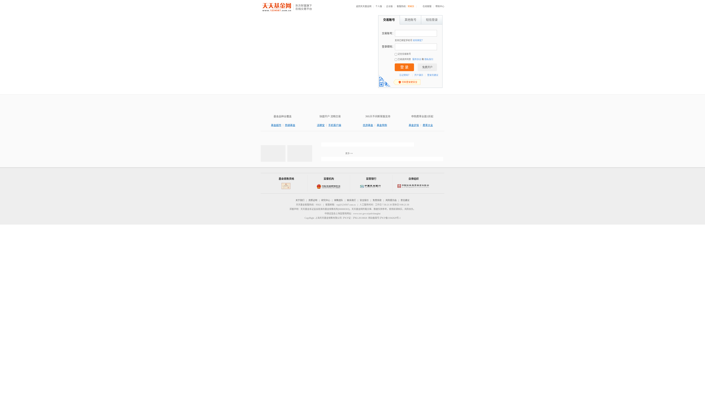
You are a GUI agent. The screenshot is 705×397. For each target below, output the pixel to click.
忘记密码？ (404, 75)
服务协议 (416, 59)
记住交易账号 (404, 54)
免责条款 (377, 200)
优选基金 (368, 125)
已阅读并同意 (404, 59)
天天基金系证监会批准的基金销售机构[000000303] (325, 209)
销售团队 (338, 200)
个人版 (378, 6)
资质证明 (312, 200)
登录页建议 (432, 75)
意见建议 (405, 200)
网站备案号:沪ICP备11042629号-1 (384, 218)
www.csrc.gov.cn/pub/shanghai (366, 213)
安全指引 (364, 200)
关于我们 (300, 200)
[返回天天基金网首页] (277, 7)
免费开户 (427, 67)
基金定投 (414, 125)
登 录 (404, 67)
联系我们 (351, 200)
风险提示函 (391, 200)
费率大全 (428, 125)
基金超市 (276, 125)
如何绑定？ (418, 40)
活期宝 (321, 125)
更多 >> (349, 153)
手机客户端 (334, 125)
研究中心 (325, 200)
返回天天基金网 (363, 6)
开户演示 (418, 75)
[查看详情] (367, 144)
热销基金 (290, 125)
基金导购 (382, 125)
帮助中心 (439, 6)
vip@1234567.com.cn (346, 204)
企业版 (389, 6)
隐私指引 (428, 59)
